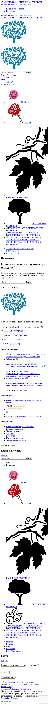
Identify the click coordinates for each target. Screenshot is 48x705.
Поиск (28, 73)
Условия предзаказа (14, 429)
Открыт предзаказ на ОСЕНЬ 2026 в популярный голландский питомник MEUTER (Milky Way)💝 (24, 384)
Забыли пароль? (8, 682)
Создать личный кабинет (29, 684)
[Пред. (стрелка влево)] (2, 703)
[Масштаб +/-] (10, 701)
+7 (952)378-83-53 (9, 2)
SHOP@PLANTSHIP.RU (30, 2)
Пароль (5, 672)
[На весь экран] (7, 701)
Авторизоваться (8, 677)
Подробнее (6, 698)
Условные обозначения (16, 440)
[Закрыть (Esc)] (2, 701)
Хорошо (14, 698)
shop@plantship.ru (15, 343)
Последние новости (14, 438)
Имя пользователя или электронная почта (20, 665)
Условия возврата (13, 431)
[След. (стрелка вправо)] (5, 703)
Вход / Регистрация (14, 651)
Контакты (10, 436)
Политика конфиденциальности (20, 426)
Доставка (10, 433)
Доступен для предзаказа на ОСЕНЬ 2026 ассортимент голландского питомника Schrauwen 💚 (26, 365)
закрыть (4, 456)
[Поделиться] (5, 701)
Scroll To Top (6, 687)
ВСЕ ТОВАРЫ (12, 253)
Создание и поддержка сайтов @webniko (24, 416)
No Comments (22, 371)
